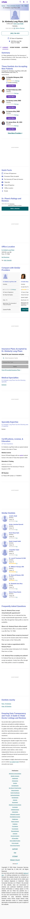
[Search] (20, 2)
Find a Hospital (15, 843)
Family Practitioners (15, 792)
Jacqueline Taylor (14, 550)
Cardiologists (15, 778)
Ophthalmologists (15, 809)
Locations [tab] (25, 47)
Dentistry (4, 384)
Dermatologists (15, 785)
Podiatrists (15, 824)
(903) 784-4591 (8, 260)
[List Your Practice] (23, 2)
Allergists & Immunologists (15, 773)
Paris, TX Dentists (6, 704)
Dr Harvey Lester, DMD (13, 100)
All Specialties (15, 838)
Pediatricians (15, 819)
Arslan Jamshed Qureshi (16, 524)
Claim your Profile (18, 23)
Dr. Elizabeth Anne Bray (15, 583)
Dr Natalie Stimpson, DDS (14, 77)
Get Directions (5, 257)
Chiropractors (15, 780)
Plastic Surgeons (15, 821)
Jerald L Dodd (13, 516)
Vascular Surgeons (15, 836)
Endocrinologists (15, 790)
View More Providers (14, 133)
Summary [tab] (5, 47)
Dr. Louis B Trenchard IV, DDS (17, 558)
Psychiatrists (15, 826)
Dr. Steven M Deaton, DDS (16, 575)
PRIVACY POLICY (15, 860)
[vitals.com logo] (4, 2)
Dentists (15, 783)
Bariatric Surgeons (15, 776)
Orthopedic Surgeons (15, 814)
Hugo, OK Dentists (6, 706)
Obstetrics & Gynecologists (15, 804)
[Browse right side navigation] (27, 2)
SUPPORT (15, 849)
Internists (15, 800)
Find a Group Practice (15, 845)
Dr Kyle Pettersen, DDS (13, 90)
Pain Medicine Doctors (15, 816)
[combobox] (15, 358)
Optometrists (15, 812)
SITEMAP (15, 856)
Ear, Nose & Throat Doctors (15, 788)
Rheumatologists (15, 831)
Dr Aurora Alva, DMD (13, 111)
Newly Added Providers (15, 840)
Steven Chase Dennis (15, 592)
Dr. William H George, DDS (16, 566)
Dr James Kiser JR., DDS (14, 122)
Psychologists (15, 828)
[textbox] (15, 358)
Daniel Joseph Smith (15, 541)
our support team (14, 762)
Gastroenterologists (15, 795)
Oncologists (15, 807)
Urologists (15, 833)
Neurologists (15, 802)
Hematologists (15, 797)
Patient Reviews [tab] (15, 47)
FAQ (15, 852)
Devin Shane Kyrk (14, 533)
